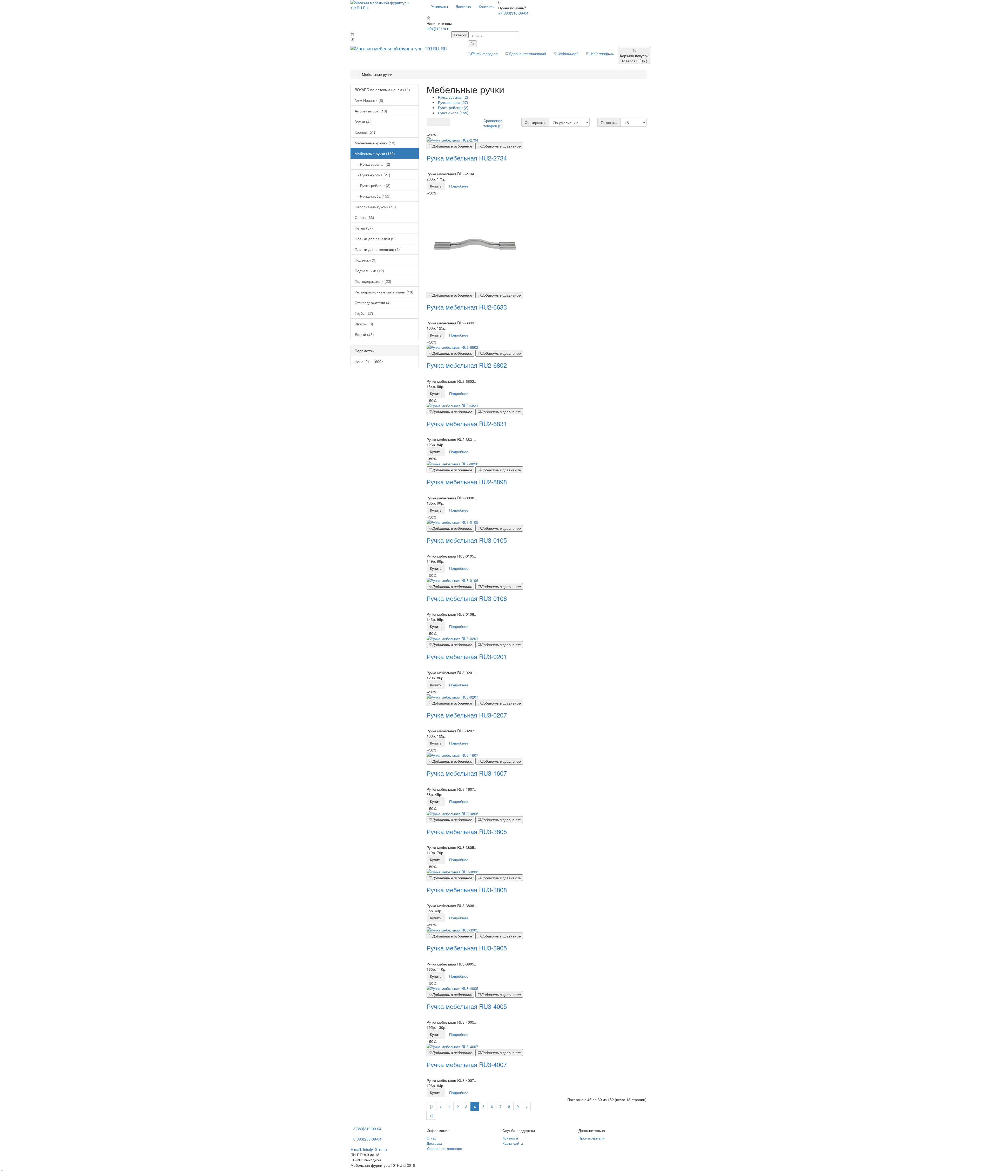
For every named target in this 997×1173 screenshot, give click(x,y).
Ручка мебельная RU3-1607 (467, 772)
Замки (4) (363, 121)
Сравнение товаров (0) (493, 123)
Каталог (460, 34)
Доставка (463, 6)
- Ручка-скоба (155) (372, 196)
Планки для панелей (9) (375, 238)
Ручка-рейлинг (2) (452, 107)
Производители (591, 1138)
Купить (435, 186)
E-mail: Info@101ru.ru (369, 1149)
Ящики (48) (364, 334)
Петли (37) (364, 228)
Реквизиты (439, 6)
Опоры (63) (364, 217)
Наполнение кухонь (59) (375, 206)
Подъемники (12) (369, 270)
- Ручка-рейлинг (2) (372, 185)
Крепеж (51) (365, 132)
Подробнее (458, 186)
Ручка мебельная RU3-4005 (467, 1006)
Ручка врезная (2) (452, 97)
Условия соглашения (444, 1148)
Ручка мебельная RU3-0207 (467, 714)
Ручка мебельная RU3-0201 (467, 656)
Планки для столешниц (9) (377, 249)
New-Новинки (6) (369, 100)
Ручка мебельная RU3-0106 (467, 598)
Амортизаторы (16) (371, 110)
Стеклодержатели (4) (373, 302)
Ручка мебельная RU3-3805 (467, 831)
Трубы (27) (364, 313)
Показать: (609, 122)
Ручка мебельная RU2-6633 (467, 306)
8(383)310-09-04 (367, 1128)
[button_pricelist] (446, 122)
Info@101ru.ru (438, 28)
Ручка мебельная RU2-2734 (467, 157)
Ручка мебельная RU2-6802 (467, 365)
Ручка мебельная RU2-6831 (467, 423)
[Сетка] (431, 122)
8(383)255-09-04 (367, 1139)
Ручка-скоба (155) (452, 112)
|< (431, 1106)
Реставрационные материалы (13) (384, 291)
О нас (431, 1138)
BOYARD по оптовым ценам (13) (382, 89)
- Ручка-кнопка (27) (372, 174)
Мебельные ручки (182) (375, 153)
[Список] (438, 122)
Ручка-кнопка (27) (452, 102)
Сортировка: (535, 122)
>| (431, 1115)
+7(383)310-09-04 (513, 13)
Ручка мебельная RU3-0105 (467, 540)
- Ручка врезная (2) (372, 164)
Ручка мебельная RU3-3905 (467, 947)
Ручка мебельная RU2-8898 (467, 481)
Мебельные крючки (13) (375, 142)
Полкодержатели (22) (373, 281)
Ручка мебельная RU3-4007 (467, 1064)
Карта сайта (512, 1143)
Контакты (486, 6)
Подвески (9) (365, 260)
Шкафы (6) (364, 323)
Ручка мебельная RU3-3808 (467, 889)
